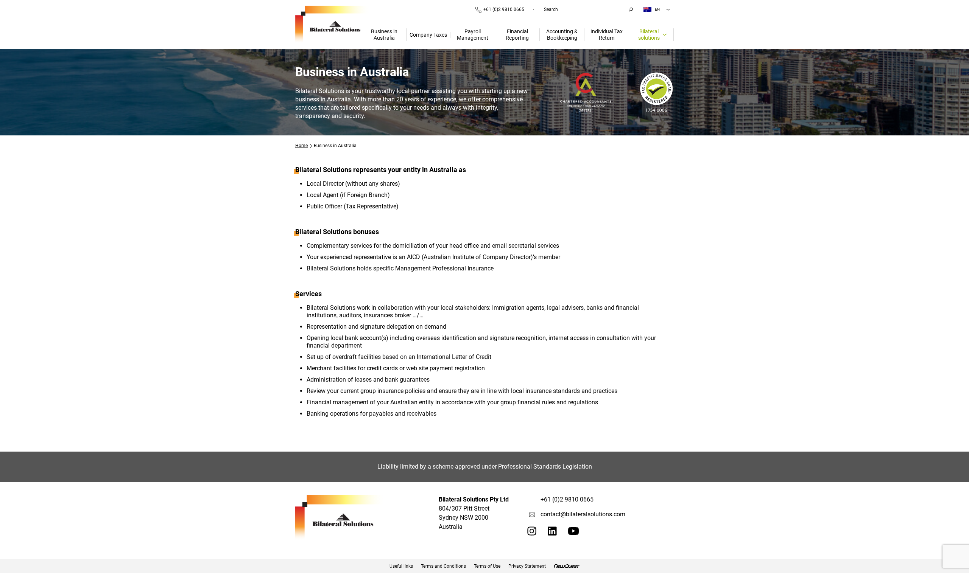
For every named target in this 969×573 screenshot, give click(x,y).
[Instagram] (531, 533)
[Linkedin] (552, 533)
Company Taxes (428, 35)
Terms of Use (487, 566)
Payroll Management (472, 34)
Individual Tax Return (606, 34)
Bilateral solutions (649, 34)
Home (301, 145)
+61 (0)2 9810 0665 (503, 9)
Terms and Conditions (443, 566)
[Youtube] (573, 532)
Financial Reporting (517, 34)
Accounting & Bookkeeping (562, 34)
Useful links (401, 566)
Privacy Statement (527, 566)
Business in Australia (384, 34)
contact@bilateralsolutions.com (583, 514)
